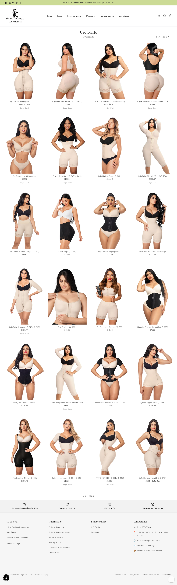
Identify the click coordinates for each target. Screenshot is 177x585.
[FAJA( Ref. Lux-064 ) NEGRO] (24, 371)
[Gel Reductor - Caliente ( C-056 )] (109, 295)
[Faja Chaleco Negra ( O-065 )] (109, 220)
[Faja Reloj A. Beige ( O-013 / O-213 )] (24, 70)
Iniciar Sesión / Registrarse (17, 527)
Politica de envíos (56, 527)
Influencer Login (13, 543)
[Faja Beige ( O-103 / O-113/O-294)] (152, 145)
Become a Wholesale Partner (149, 550)
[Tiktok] (17, 3)
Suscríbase (124, 16)
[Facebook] (6, 3)
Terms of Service (56, 537)
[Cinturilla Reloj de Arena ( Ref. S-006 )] (152, 295)
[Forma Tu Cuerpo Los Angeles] (15, 16)
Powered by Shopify (41, 575)
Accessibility (54, 552)
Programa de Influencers (17, 537)
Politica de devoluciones (59, 532)
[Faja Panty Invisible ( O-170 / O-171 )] (152, 70)
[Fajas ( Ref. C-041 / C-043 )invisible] (67, 145)
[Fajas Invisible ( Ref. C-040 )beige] (152, 220)
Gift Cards (95, 527)
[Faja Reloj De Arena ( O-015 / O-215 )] (24, 295)
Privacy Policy (55, 542)
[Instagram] (10, 3)
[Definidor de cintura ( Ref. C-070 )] (152, 446)
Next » (92, 496)
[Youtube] (13, 3)
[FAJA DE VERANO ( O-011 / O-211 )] (109, 70)
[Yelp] (20, 3)
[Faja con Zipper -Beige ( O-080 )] (152, 371)
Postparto (90, 16)
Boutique (95, 532)
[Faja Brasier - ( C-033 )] (67, 295)
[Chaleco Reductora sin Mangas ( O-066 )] (109, 371)
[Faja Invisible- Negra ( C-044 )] (24, 446)
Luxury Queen (107, 16)
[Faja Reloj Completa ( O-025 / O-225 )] (67, 371)
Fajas (59, 16)
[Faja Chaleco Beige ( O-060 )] (109, 145)
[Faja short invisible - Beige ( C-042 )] (24, 220)
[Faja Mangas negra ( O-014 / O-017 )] (67, 446)
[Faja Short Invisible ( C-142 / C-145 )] (67, 70)
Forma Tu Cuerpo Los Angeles (22, 575)
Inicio (49, 16)
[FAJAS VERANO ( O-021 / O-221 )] (109, 446)
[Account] (158, 16)
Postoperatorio (74, 16)
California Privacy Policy (59, 547)
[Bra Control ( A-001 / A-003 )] (24, 145)
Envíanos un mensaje (145, 545)
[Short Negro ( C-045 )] (67, 220)
